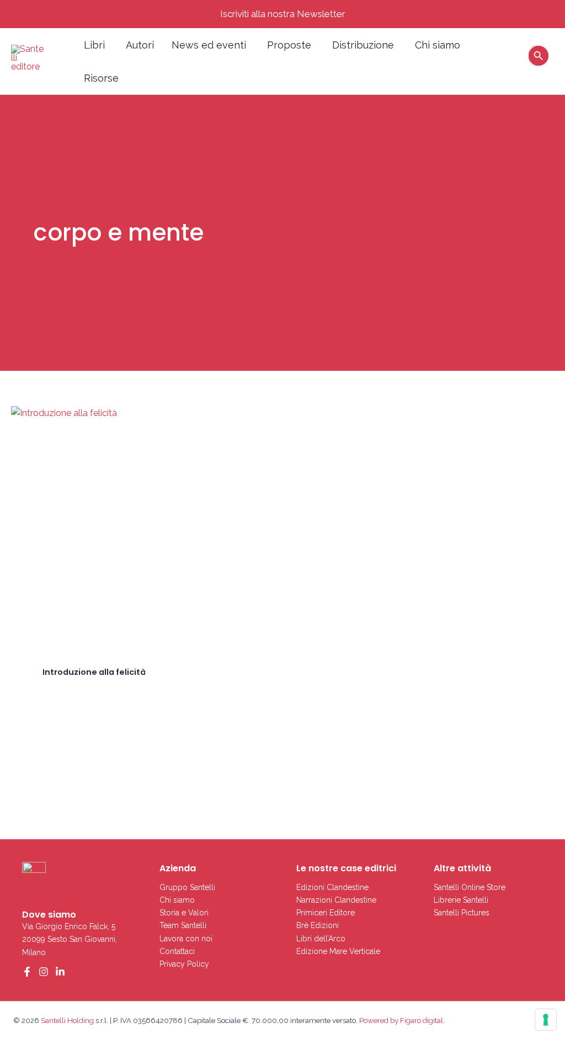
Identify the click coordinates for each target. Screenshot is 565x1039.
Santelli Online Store (469, 887)
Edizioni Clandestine (332, 887)
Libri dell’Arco (320, 938)
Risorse (101, 78)
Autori (140, 45)
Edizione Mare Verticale (338, 951)
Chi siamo (437, 45)
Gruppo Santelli (187, 887)
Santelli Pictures (461, 912)
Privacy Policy (184, 964)
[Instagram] (44, 972)
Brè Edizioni (317, 925)
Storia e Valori (184, 912)
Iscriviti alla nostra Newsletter (282, 13)
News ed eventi (209, 45)
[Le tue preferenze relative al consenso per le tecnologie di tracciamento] (545, 1019)
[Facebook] (27, 972)
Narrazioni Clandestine (336, 900)
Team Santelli (182, 925)
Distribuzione (363, 45)
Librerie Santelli (461, 900)
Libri (94, 45)
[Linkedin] (60, 972)
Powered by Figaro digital (400, 1020)
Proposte (289, 45)
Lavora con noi (185, 938)
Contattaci (177, 951)
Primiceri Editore (325, 912)
